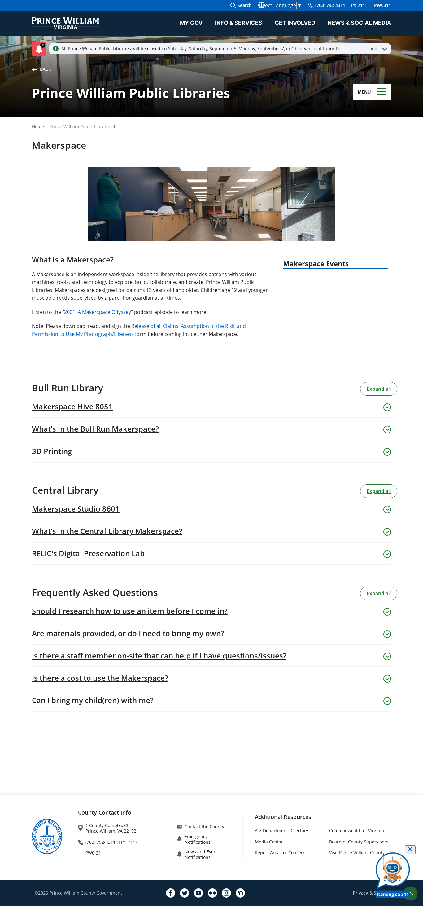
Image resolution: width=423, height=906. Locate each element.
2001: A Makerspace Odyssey (97, 312)
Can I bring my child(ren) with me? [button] (93, 700)
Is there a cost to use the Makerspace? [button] (100, 678)
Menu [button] (364, 92)
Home (38, 127)
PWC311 (382, 5)
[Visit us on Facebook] (170, 893)
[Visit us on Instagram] (226, 893)
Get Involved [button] (295, 23)
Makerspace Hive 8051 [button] (72, 406)
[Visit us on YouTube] (198, 893)
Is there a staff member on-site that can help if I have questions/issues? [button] (159, 655)
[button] (40, 49)
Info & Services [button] (238, 23)
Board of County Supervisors (358, 842)
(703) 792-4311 (340, 5)
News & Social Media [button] (359, 23)
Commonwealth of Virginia (356, 830)
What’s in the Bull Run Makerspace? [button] (95, 428)
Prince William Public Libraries (80, 127)
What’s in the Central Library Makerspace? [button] (107, 531)
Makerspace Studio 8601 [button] (76, 508)
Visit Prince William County (357, 852)
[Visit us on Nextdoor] (240, 893)
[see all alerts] (384, 49)
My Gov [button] (191, 23)
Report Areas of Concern (280, 852)
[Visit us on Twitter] (184, 893)
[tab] (372, 49)
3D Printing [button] (52, 451)
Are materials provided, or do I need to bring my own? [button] (128, 633)
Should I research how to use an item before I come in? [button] (130, 611)
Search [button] (245, 5)
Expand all (379, 388)
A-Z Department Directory (281, 830)
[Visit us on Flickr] (212, 893)
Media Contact (270, 842)
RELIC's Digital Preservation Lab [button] (88, 553)
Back (45, 69)
